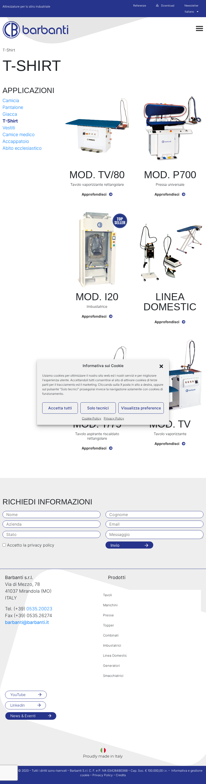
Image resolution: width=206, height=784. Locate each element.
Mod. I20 (97, 296)
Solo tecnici (98, 408)
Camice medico (19, 134)
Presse (108, 615)
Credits (121, 775)
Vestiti (9, 127)
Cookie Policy (91, 418)
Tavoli (107, 595)
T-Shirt (10, 121)
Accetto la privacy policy (30, 545)
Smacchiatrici (113, 676)
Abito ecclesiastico (22, 148)
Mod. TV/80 (97, 174)
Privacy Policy (114, 418)
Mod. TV (170, 424)
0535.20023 (39, 608)
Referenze (139, 5)
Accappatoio (16, 141)
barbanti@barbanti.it (27, 622)
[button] (161, 365)
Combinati (111, 635)
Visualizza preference (141, 408)
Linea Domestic (169, 301)
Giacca (10, 114)
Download (167, 5)
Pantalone (13, 107)
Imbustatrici (112, 645)
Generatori (111, 666)
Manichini (110, 605)
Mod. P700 (170, 174)
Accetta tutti (60, 408)
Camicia (11, 100)
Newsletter (191, 5)
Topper (108, 625)
